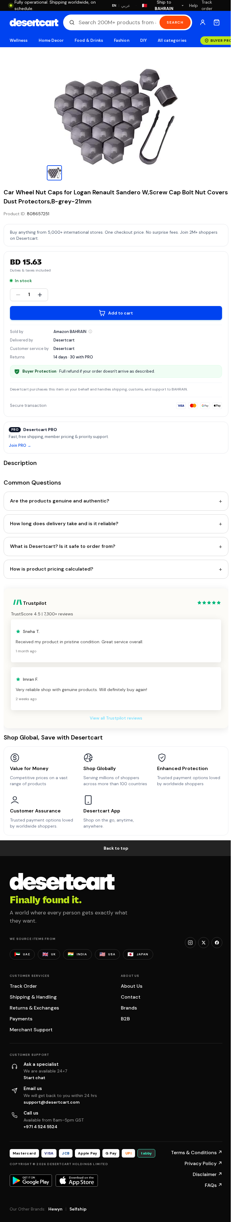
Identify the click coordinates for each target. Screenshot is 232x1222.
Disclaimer (207, 1174)
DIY (143, 40)
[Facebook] (216, 942)
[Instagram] (190, 942)
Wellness (19, 40)
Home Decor (51, 40)
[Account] (202, 22)
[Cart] (216, 22)
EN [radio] (114, 5)
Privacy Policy (203, 1163)
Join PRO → (20, 445)
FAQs (213, 1185)
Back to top (116, 848)
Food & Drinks (89, 40)
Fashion (121, 40)
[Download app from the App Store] (77, 1180)
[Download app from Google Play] (31, 1180)
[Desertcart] (34, 22)
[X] (203, 942)
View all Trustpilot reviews (116, 718)
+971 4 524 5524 (40, 1126)
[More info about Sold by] (90, 331)
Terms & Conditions (196, 1152)
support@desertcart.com (52, 1102)
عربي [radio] (125, 5)
